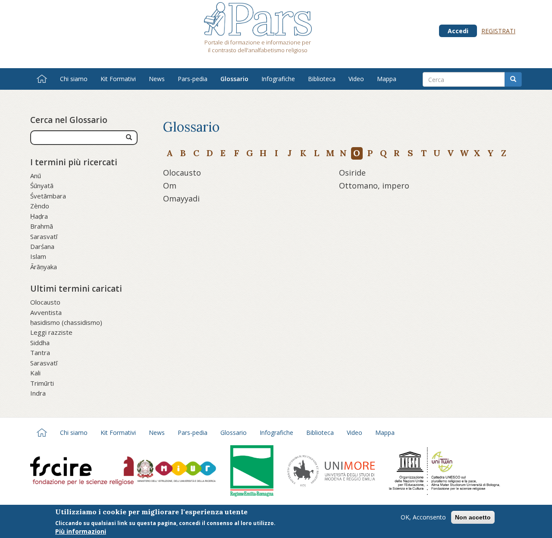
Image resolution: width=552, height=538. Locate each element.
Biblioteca (322, 79)
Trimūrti (42, 383)
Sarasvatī (43, 236)
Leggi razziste (51, 332)
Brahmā (41, 226)
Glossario (234, 79)
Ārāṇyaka (43, 266)
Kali (35, 372)
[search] (129, 138)
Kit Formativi (118, 79)
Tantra (40, 352)
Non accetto (473, 517)
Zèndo (39, 205)
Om (169, 185)
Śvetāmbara (48, 196)
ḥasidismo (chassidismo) (66, 322)
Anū (35, 175)
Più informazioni (80, 531)
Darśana (42, 246)
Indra (38, 393)
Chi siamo (74, 79)
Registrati (498, 31)
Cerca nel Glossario (68, 120)
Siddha (40, 342)
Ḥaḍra (39, 216)
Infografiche (278, 79)
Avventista (46, 312)
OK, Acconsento (423, 517)
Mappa (386, 79)
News (157, 79)
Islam (38, 256)
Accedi (458, 31)
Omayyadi (181, 198)
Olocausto (45, 302)
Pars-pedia (192, 79)
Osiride (352, 172)
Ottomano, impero (374, 185)
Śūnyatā (41, 185)
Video (356, 79)
